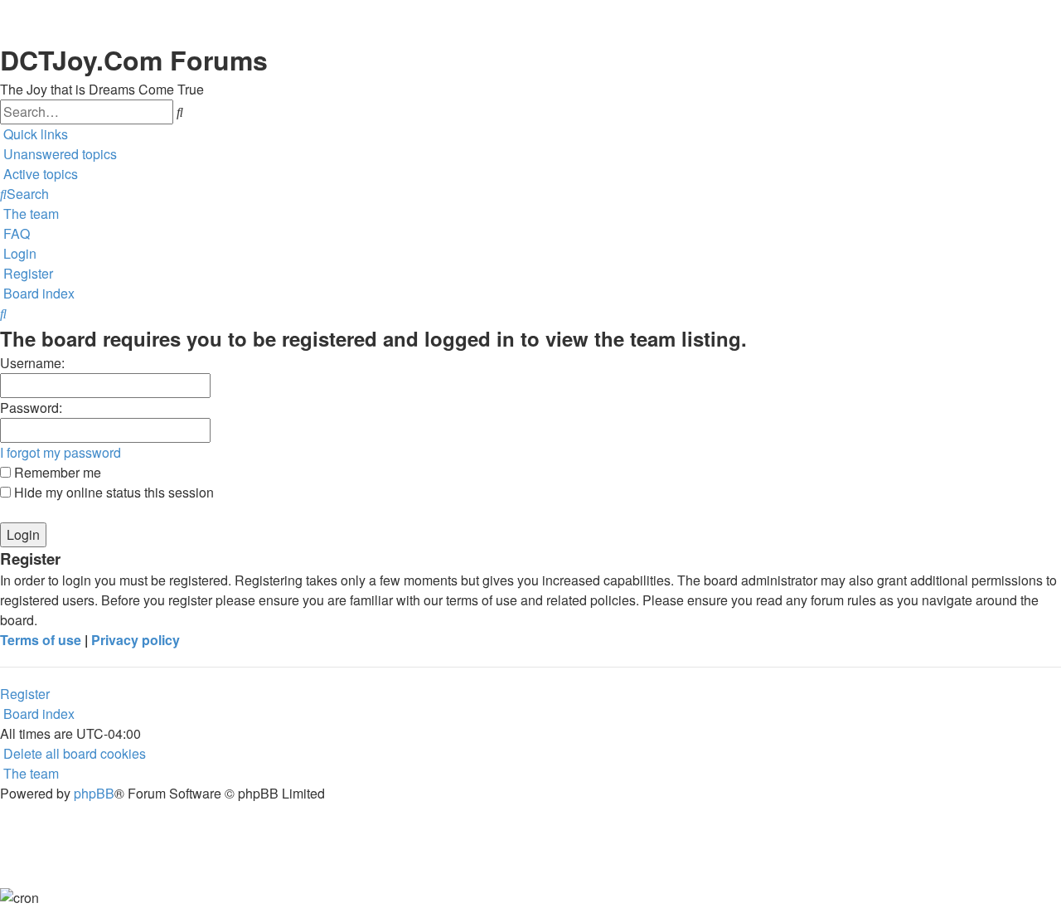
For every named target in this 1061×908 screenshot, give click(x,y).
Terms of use (40, 639)
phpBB (94, 793)
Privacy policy (135, 639)
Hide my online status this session (112, 492)
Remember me (56, 472)
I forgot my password (60, 452)
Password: (31, 407)
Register (25, 693)
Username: (32, 362)
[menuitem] (58, 154)
